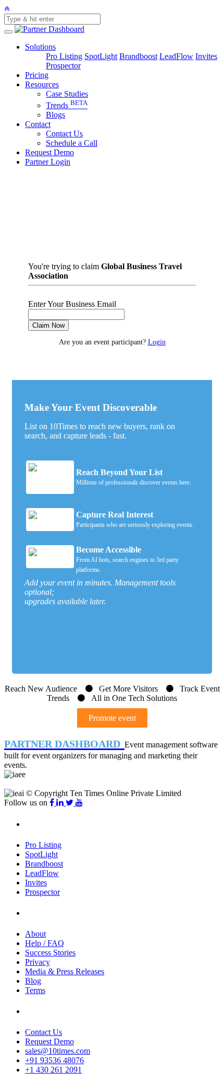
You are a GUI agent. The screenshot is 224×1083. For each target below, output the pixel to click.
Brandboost (138, 56)
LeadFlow (176, 56)
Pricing (36, 75)
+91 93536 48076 (54, 1060)
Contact (38, 124)
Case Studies (67, 93)
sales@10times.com (57, 1050)
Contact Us (64, 133)
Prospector (63, 65)
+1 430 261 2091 (53, 1069)
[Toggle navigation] (8, 31)
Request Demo (49, 152)
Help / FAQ (44, 943)
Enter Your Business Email (72, 303)
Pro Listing (64, 56)
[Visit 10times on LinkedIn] (61, 802)
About (35, 933)
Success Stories (50, 952)
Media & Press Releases (64, 971)
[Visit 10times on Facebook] (52, 802)
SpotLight (100, 56)
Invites (206, 56)
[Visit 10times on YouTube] (79, 802)
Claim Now (48, 325)
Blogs (55, 114)
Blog (33, 980)
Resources (42, 84)
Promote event (112, 717)
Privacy (37, 962)
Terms (35, 990)
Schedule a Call (71, 143)
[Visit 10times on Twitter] (71, 802)
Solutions (40, 46)
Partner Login (47, 161)
